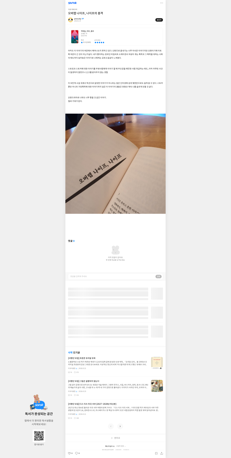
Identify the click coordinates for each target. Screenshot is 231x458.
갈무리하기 (156, 453)
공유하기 (161, 453)
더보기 (161, 3)
